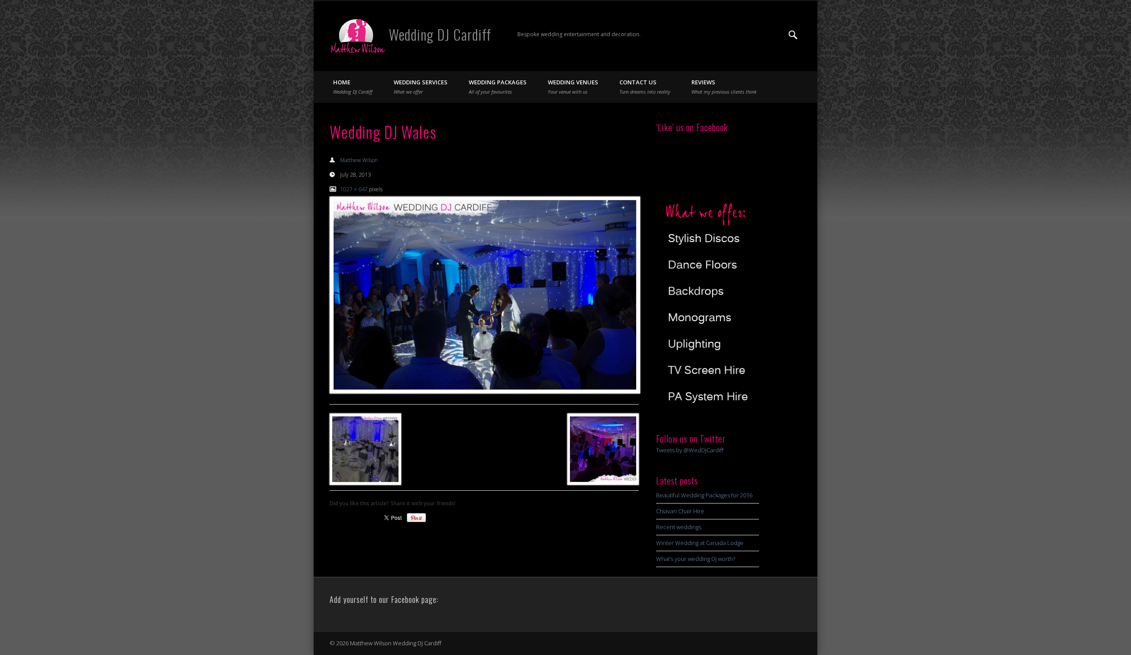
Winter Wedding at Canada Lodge (700, 543)
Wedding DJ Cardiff (440, 34)
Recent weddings (678, 527)
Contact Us (644, 86)
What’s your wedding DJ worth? (695, 559)
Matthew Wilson (359, 160)
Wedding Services (421, 86)
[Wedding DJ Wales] (484, 295)
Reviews (723, 86)
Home (352, 86)
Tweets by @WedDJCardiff (690, 450)
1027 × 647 (354, 189)
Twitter (775, 35)
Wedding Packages (498, 86)
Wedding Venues (573, 86)
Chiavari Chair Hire (680, 511)
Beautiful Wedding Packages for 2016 (704, 495)
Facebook (757, 35)
